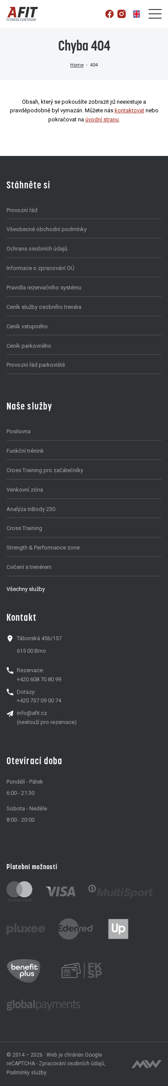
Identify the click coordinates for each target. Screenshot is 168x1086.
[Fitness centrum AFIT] (22, 14)
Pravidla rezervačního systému (43, 287)
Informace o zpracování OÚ (40, 268)
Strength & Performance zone (43, 547)
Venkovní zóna (24, 489)
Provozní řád (21, 210)
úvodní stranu (102, 119)
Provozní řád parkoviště (35, 365)
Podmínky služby (26, 1073)
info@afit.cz (32, 713)
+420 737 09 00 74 (39, 700)
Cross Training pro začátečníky (44, 470)
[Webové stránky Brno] (146, 1063)
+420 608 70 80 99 (39, 679)
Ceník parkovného (28, 346)
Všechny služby (25, 589)
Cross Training (24, 528)
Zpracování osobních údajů (71, 1064)
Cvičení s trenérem (29, 567)
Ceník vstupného (27, 326)
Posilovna (18, 431)
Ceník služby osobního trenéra (43, 307)
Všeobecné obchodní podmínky (46, 229)
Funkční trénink (25, 451)
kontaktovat (129, 110)
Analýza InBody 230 (30, 509)
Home (77, 65)
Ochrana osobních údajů (36, 248)
